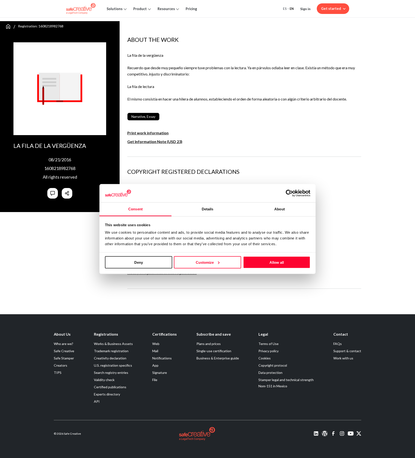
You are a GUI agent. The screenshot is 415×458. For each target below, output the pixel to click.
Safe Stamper (64, 358)
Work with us (343, 358)
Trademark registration (111, 351)
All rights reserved (60, 177)
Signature (159, 372)
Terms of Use (268, 344)
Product (140, 9)
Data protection (270, 372)
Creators (60, 365)
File (154, 380)
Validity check (104, 380)
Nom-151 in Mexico (272, 386)
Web (155, 344)
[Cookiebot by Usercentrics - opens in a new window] (289, 193)
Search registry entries (111, 372)
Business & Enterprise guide (217, 358)
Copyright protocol (272, 365)
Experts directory (107, 394)
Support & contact (347, 351)
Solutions (114, 9)
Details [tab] (208, 209)
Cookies (264, 358)
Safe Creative (64, 351)
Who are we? (63, 344)
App (155, 365)
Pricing (191, 9)
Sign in (305, 9)
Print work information (148, 133)
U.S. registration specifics (113, 365)
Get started (331, 8)
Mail (155, 351)
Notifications (162, 358)
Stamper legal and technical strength (286, 380)
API (97, 401)
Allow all (276, 262)
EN (292, 9)
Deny (138, 262)
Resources (166, 9)
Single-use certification (213, 351)
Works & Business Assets (113, 344)
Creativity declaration (110, 358)
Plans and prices (208, 344)
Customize (205, 262)
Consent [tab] (135, 209)
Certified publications (110, 387)
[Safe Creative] (81, 9)
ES (285, 9)
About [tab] (279, 209)
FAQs (337, 344)
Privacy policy (268, 351)
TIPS (57, 372)
